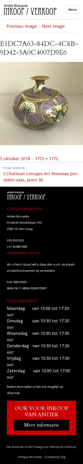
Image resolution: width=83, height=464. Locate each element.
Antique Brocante (30, 457)
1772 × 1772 (46, 158)
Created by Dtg (54, 457)
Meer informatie (41, 424)
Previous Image (21, 26)
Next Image (53, 26)
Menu (72, 9)
